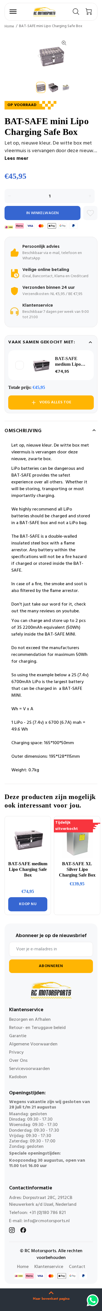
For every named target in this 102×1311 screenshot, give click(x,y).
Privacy (16, 1052)
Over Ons (18, 1060)
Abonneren (51, 966)
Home (9, 26)
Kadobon (18, 1077)
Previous (39, 55)
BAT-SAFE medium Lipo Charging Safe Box (69, 361)
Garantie (17, 1036)
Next (63, 55)
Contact (77, 1267)
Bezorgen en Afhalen (30, 1019)
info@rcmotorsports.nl (47, 1221)
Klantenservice (48, 1267)
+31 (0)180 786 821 (47, 1213)
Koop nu (28, 904)
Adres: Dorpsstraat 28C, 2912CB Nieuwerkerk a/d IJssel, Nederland (42, 1201)
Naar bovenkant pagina (51, 1298)
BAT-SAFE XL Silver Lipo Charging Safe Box (77, 869)
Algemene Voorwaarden (33, 1044)
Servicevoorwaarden (29, 1069)
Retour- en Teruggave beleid (37, 1028)
